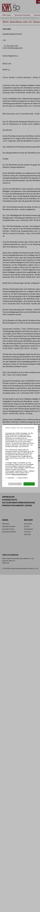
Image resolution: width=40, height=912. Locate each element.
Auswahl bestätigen (15, 484)
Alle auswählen (29, 484)
